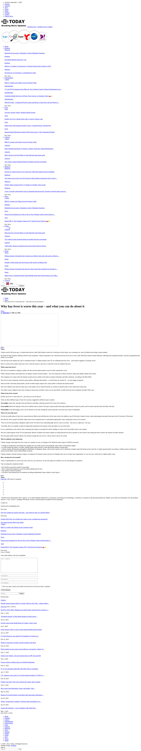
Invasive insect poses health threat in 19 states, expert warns (19, 623)
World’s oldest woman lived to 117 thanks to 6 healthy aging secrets (25, 185)
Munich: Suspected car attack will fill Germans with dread (18, 642)
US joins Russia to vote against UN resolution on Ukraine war (19, 636)
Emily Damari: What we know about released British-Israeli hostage (21, 629)
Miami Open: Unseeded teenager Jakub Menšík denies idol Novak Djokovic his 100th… (31, 275)
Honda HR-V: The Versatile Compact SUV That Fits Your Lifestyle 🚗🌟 (27, 221)
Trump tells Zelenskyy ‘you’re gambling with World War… (19, 708)
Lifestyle (7, 137)
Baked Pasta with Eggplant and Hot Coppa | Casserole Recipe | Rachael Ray (28, 125)
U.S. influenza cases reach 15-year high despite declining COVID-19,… (23, 675)
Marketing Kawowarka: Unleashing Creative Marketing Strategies (25, 53)
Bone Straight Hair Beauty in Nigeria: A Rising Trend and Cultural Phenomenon (29, 148)
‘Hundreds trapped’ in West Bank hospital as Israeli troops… (19, 616)
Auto (6, 218)
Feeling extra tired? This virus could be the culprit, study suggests (20, 682)
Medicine (7, 167)
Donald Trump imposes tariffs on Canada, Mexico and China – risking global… (25, 603)
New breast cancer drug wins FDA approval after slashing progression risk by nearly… (31, 178)
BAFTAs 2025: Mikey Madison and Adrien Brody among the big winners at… (25, 610)
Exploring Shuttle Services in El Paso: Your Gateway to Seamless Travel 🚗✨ (29, 96)
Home (6, 46)
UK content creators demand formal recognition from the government (26, 162)
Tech (6, 7)
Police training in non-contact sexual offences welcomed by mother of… (23, 649)
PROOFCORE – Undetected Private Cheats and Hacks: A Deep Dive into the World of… (32, 102)
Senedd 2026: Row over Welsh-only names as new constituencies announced (24, 519)
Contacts (7, 6)
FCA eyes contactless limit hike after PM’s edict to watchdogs (19, 669)
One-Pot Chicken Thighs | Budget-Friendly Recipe (20, 112)
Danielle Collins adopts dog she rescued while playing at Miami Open (26, 262)
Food (6, 107)
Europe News (9, 16)
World (6, 11)
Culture (7, 14)
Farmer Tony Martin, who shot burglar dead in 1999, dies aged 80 (21, 656)
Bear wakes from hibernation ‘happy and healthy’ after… (18, 688)
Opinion (7, 13)
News (6, 196)
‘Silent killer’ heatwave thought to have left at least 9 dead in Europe (25, 246)
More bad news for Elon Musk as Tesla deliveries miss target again (25, 155)
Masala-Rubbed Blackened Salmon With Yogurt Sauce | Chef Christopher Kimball (29, 132)
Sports (6, 251)
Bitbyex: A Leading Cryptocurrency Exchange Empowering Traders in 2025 (28, 66)
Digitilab (13, 745)
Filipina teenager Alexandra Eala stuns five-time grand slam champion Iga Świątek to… (31, 269)
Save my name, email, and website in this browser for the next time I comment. (26, 586)
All (9, 228)
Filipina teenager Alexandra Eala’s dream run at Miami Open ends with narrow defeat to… (32, 256)
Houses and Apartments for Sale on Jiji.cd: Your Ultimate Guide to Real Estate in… (30, 214)
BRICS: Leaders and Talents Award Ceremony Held (20, 83)
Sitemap (7, 4)
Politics (7, 226)
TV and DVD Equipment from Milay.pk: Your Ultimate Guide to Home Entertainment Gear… (33, 89)
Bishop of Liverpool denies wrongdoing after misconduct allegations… (22, 695)
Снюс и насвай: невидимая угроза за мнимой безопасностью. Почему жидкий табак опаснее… (36, 191)
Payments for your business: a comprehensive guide (20, 73)
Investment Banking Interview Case (15, 60)
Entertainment (9, 78)
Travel (6, 9)
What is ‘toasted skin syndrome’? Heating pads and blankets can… (21, 701)
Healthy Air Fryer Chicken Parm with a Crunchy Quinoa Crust (24, 119)
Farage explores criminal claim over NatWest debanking (18, 662)
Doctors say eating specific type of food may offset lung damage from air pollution (29, 172)
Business (7, 48)
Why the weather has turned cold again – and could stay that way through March (25, 512)
